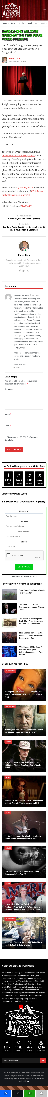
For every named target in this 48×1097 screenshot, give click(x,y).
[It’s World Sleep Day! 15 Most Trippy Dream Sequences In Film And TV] (24, 862)
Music (8, 812)
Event (8, 883)
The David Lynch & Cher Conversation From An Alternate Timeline (32, 607)
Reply (17, 367)
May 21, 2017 (26, 206)
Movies (8, 848)
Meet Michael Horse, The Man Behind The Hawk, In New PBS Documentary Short (31, 635)
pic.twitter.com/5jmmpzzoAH (16, 195)
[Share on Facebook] (5, 1093)
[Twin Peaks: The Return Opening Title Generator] (9, 594)
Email (8, 425)
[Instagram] (28, 270)
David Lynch (10, 671)
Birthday (24, 542)
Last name (24, 522)
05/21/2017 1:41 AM (17, 62)
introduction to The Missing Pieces (18, 155)
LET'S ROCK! (24, 567)
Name (8, 414)
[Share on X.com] (17, 1093)
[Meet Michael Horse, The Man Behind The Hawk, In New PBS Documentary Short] (9, 637)
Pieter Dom (14, 59)
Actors (8, 742)
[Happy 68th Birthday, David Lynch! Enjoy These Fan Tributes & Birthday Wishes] (24, 933)
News (8, 777)
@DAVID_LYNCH (25, 187)
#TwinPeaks (37, 191)
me (28, 1081)
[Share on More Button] (41, 1093)
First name (24, 511)
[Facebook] (19, 270)
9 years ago (34, 295)
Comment (10, 389)
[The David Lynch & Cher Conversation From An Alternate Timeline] (9, 608)
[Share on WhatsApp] (29, 1093)
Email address (24, 532)
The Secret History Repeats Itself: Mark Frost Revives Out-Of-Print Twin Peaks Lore (31, 621)
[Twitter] (23, 270)
